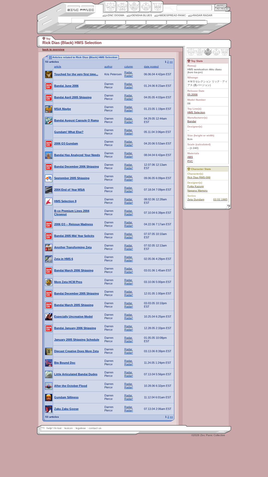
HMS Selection (196, 112)
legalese (81, 428)
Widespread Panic (172, 15)
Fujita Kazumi (195, 186)
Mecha (133, 6)
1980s (151, 25)
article (57, 66)
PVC (190, 161)
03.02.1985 (220, 199)
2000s (192, 25)
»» (171, 61)
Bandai (191, 121)
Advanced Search (222, 9)
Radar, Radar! (128, 74)
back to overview (53, 49)
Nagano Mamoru (197, 190)
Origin (109, 6)
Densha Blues (142, 15)
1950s (90, 25)
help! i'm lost (54, 428)
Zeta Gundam (195, 199)
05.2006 (192, 94)
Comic (156, 6)
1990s (172, 25)
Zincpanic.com (81, 9)
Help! (228, 207)
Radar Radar (202, 15)
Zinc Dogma (116, 15)
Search (220, 5)
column (128, 66)
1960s (110, 25)
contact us (95, 428)
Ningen (145, 6)
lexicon (68, 428)
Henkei (121, 6)
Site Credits (81, 5)
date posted (151, 66)
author (108, 66)
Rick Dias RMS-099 (198, 177)
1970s (131, 25)
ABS (190, 157)
